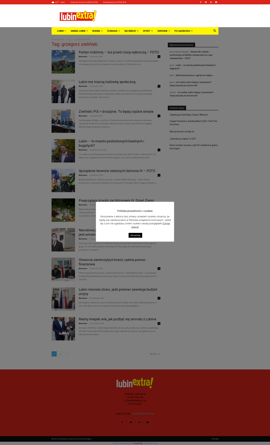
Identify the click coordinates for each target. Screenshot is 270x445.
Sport (146, 30)
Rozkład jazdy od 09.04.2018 (114, 2)
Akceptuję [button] (135, 235)
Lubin (60, 30)
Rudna (96, 30)
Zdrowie (162, 30)
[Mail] (205, 2)
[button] (214, 31)
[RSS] (211, 2)
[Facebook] (200, 2)
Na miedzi (130, 30)
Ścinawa (112, 30)
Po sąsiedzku (182, 30)
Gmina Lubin (78, 30)
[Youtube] (216, 2)
